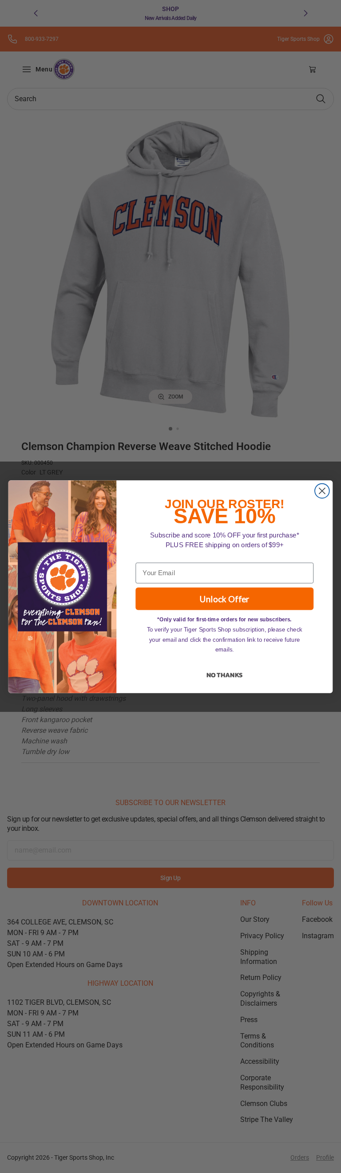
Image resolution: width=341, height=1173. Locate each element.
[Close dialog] (322, 490)
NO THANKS (224, 674)
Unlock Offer (225, 598)
